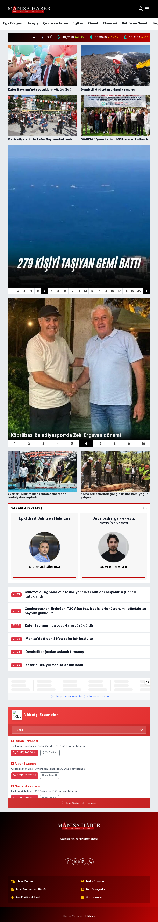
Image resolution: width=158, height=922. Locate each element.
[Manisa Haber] (29, 9)
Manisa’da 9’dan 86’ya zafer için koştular (59, 638)
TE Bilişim (89, 916)
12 (85, 290)
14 (99, 290)
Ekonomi (110, 23)
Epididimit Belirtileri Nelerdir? (45, 518)
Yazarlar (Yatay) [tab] (26, 508)
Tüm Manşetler (96, 889)
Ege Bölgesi (12, 23)
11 (78, 290)
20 (139, 290)
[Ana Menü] (147, 9)
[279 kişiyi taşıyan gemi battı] (79, 216)
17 (119, 290)
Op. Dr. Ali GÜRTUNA (44, 567)
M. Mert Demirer (113, 567)
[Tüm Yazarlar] (145, 508)
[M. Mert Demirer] (113, 547)
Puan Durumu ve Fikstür (31, 889)
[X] (75, 861)
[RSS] (90, 861)
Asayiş (32, 23)
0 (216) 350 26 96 (26, 775)
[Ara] (141, 9)
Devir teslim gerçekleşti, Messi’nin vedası (113, 520)
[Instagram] (82, 861)
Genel (93, 23)
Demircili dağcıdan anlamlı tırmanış (54, 652)
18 (126, 290)
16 (112, 290)
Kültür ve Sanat (135, 23)
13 (92, 290)
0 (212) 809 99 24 (26, 752)
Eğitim (78, 23)
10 (71, 290)
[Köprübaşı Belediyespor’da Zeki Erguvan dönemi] (79, 369)
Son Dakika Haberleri (29, 897)
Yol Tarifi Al (51, 752)
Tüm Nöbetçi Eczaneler (81, 803)
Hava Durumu (25, 881)
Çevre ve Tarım (55, 23)
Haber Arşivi (94, 897)
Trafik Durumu (95, 881)
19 (132, 290)
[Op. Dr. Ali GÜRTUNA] (44, 547)
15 (105, 290)
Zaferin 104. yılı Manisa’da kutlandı (54, 665)
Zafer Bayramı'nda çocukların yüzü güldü (58, 625)
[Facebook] (68, 861)
